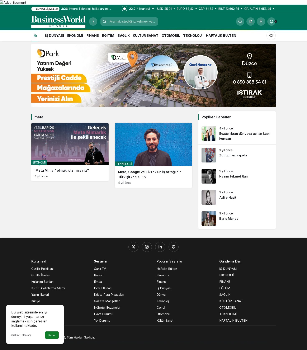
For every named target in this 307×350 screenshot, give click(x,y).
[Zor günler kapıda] (237, 155)
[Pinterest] (174, 247)
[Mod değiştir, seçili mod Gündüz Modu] (271, 35)
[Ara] (240, 21)
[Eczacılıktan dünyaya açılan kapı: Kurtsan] (237, 134)
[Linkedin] (160, 247)
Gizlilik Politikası (21, 335)
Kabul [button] (51, 335)
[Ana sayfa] (35, 35)
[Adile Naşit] (237, 197)
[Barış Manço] (237, 218)
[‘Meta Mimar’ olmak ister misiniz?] (70, 152)
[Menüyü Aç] (93, 21)
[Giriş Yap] (261, 21)
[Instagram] (147, 247)
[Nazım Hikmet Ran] (237, 176)
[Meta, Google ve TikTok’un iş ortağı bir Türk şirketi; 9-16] (153, 155)
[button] (250, 21)
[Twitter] (133, 247)
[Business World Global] (58, 21)
